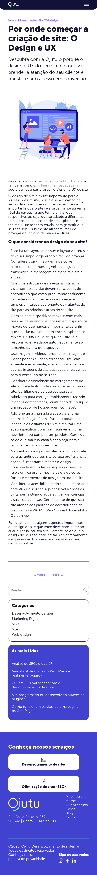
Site (15, 629)
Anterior (39, 575)
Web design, (51, 20)
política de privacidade (26, 859)
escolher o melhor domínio (61, 181)
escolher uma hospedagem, (56, 185)
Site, (41, 20)
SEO (15, 624)
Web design (21, 634)
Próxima (58, 575)
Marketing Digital (25, 619)
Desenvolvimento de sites (33, 613)
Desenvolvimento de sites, (23, 20)
